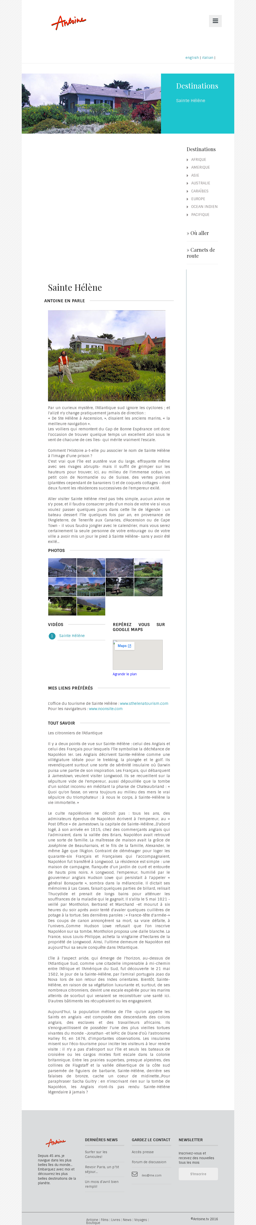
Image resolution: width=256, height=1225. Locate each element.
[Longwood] (148, 567)
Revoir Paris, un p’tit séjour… (102, 1169)
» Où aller (198, 233)
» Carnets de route (201, 253)
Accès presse (143, 1152)
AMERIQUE (200, 167)
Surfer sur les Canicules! (96, 1154)
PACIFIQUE (200, 214)
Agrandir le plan (125, 674)
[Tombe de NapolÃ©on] (148, 586)
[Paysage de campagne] (91, 605)
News (127, 1220)
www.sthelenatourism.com (144, 703)
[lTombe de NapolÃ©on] (62, 605)
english (192, 57)
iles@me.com (152, 1175)
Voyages (140, 1220)
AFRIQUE (198, 159)
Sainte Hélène (72, 635)
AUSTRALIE (200, 183)
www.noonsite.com (106, 708)
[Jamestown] (62, 567)
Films (104, 1220)
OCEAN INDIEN (204, 206)
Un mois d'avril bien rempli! (101, 1184)
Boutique (93, 1223)
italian (207, 57)
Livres (115, 1220)
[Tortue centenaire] (120, 586)
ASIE (194, 175)
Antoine (66, 28)
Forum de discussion (149, 1162)
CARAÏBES (199, 191)
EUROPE (197, 198)
